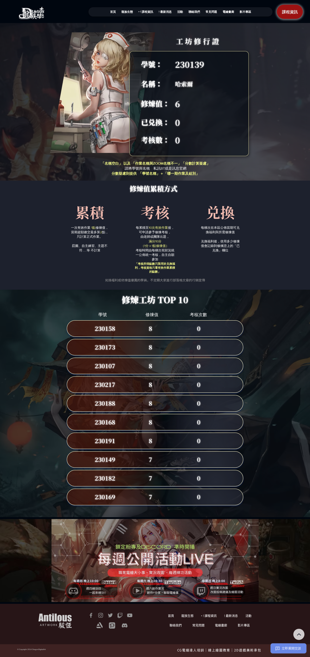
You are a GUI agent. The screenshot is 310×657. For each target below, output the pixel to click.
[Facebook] (91, 615)
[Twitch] (120, 615)
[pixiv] (112, 625)
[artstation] (99, 625)
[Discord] (124, 625)
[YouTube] (129, 615)
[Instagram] (100, 615)
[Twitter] (110, 615)
